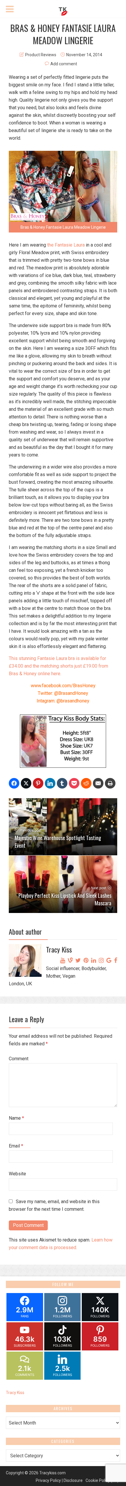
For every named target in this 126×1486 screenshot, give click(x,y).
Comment (18, 1058)
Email (16, 1146)
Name (16, 1118)
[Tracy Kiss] (63, 10)
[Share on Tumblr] (62, 783)
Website (17, 1174)
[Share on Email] (98, 783)
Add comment (63, 63)
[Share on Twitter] (26, 783)
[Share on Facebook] (14, 783)
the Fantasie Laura (66, 245)
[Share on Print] (110, 783)
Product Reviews (40, 54)
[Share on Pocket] (74, 783)
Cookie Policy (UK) (102, 1480)
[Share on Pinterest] (38, 783)
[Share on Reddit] (86, 783)
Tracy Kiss (15, 1392)
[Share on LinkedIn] (50, 783)
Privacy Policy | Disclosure (59, 1480)
